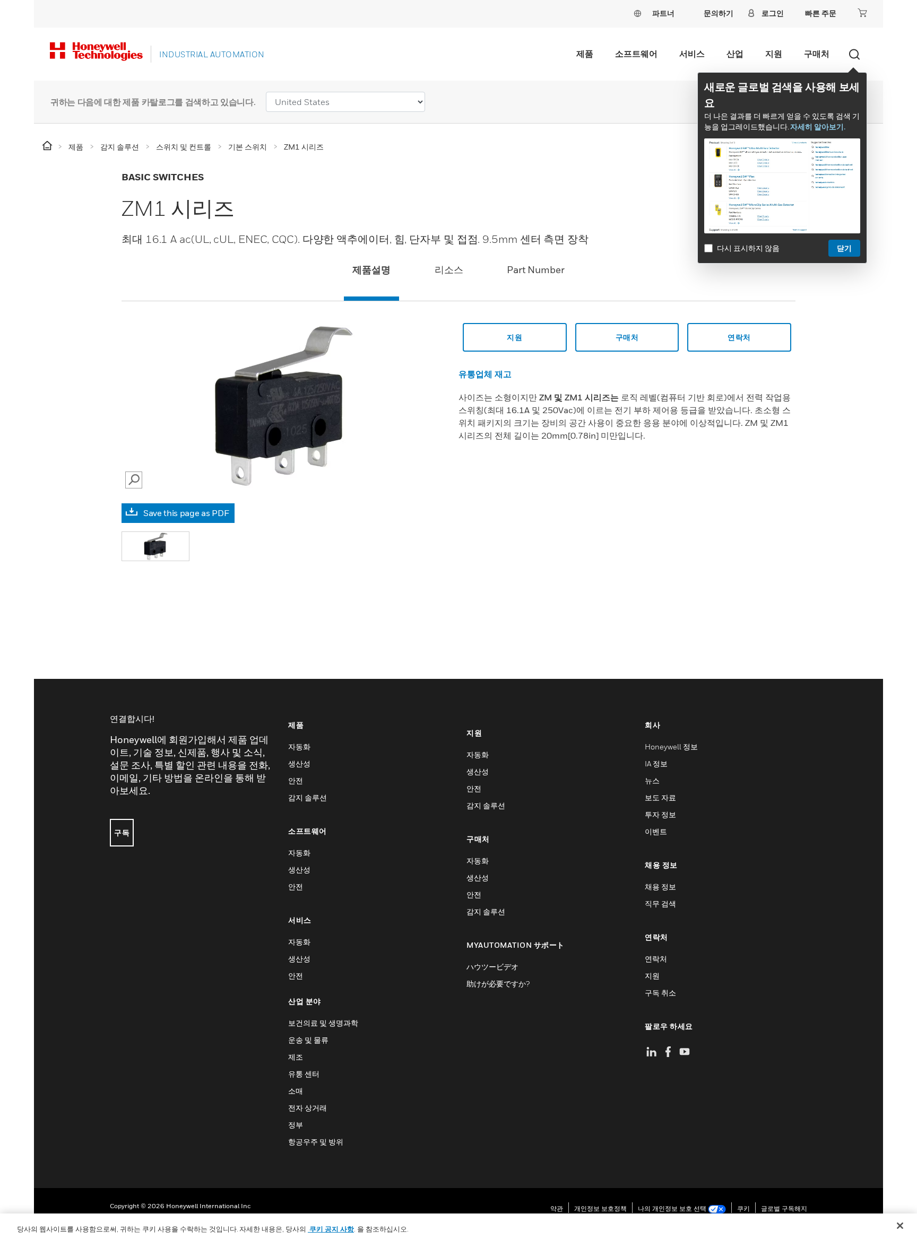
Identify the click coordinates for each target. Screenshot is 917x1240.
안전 (295, 780)
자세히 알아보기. (817, 126)
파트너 (663, 13)
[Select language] (637, 13)
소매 (295, 1090)
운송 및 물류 (308, 1039)
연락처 (739, 337)
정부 (295, 1124)
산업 (734, 53)
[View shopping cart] (862, 13)
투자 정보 (660, 814)
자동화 (299, 746)
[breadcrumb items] (48, 146)
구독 (121, 832)
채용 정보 (660, 886)
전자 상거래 (307, 1107)
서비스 (692, 53)
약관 (556, 1208)
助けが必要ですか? (498, 983)
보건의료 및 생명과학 (323, 1022)
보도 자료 (660, 797)
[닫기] (900, 1225)
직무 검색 (660, 903)
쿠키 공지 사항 (331, 1229)
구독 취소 (660, 992)
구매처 (816, 53)
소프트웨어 (636, 53)
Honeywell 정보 (671, 746)
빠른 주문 (820, 13)
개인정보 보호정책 (600, 1208)
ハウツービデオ (492, 966)
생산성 (299, 763)
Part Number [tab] (536, 269)
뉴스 (652, 780)
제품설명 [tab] (371, 269)
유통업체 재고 (485, 374)
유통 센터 (303, 1073)
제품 (584, 53)
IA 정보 (656, 763)
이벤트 (656, 831)
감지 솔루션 (307, 797)
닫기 (844, 247)
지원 (773, 53)
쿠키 (743, 1208)
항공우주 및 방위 (315, 1141)
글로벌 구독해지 (784, 1208)
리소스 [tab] (449, 269)
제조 (295, 1056)
